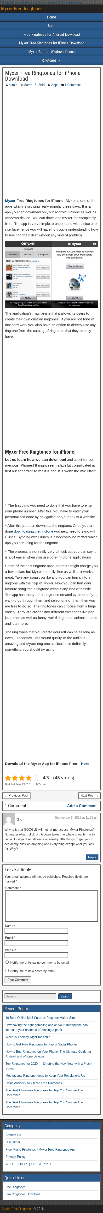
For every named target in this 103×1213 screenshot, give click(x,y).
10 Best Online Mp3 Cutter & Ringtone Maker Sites (41, 1018)
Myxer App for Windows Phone (51, 51)
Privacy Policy (16, 1157)
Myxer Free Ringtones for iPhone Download (51, 43)
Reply (92, 857)
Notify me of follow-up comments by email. (40, 962)
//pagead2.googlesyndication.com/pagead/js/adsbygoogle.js (41, 2)
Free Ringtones (15, 1187)
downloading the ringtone (33, 531)
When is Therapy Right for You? (28, 1037)
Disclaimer (13, 1142)
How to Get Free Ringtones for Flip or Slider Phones (42, 1044)
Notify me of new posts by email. (33, 971)
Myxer (10, 200)
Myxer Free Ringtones (21, 9)
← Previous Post (16, 795)
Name (10, 926)
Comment (13, 888)
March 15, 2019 (34, 85)
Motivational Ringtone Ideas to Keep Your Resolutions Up (45, 1075)
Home (51, 17)
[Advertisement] (51, 143)
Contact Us (13, 1135)
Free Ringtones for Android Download (51, 34)
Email (10, 938)
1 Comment (73, 85)
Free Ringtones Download (22, 1194)
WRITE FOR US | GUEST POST (28, 1164)
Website (10, 950)
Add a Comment (82, 806)
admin (13, 85)
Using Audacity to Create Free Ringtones (34, 1083)
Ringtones (49, 60)
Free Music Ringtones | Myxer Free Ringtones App (40, 1149)
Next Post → (89, 795)
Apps (51, 26)
